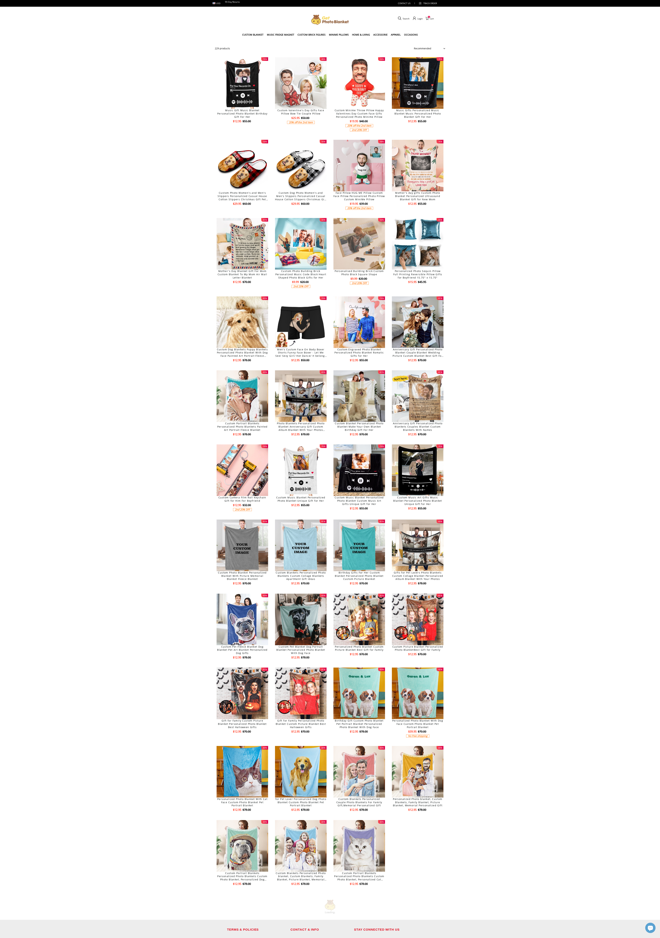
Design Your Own (242, 127)
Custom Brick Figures (312, 34)
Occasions (411, 34)
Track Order (430, 3)
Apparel (396, 34)
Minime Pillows (339, 34)
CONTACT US (404, 3)
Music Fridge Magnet (280, 34)
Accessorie (380, 34)
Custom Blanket (252, 34)
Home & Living (361, 34)
